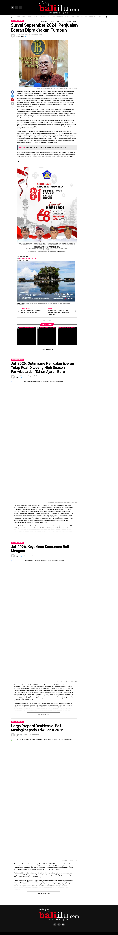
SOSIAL (49, 17)
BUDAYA (30, 17)
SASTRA (36, 17)
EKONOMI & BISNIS (58, 17)
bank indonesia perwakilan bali (48, 303)
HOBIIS (99, 17)
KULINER (52, 21)
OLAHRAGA (84, 17)
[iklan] (46, 301)
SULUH (75, 21)
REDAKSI (68, 21)
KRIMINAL (67, 17)
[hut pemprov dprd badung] (27, 258)
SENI (63, 21)
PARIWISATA (92, 17)
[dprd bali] (47, 255)
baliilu (18, 377)
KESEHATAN (75, 17)
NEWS (23, 17)
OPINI (58, 21)
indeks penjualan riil (64, 303)
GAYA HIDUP (44, 21)
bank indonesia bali (31, 303)
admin (22, 36)
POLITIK (42, 17)
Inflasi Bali (21, 304)
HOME (18, 17)
